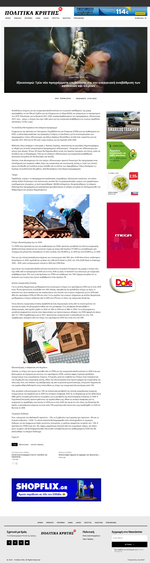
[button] (141, 18)
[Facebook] (9, 542)
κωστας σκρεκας (37, 444)
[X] (21, 542)
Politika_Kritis (65, 98)
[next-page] (16, 463)
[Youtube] (27, 542)
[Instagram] (15, 542)
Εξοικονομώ (23, 444)
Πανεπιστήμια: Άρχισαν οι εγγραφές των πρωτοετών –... (79, 455)
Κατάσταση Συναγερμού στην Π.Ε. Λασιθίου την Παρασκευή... (29, 456)
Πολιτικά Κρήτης (78, 77)
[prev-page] (13, 463)
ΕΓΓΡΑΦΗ (128, 544)
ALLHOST (141, 560)
